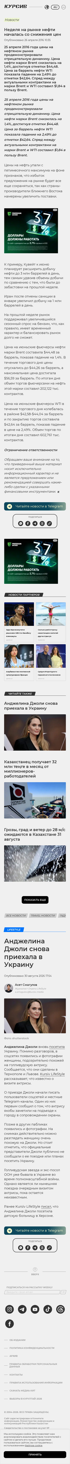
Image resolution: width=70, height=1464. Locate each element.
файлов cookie (33, 1445)
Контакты (16, 1375)
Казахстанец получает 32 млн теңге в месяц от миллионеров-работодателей (30, 769)
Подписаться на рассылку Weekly (29, 1287)
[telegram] (22, 1309)
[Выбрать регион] (47, 7)
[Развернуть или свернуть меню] (63, 7)
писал (46, 1207)
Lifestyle (14, 929)
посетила (57, 1047)
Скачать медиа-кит (22, 1390)
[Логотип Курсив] (15, 6)
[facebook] (9, 1323)
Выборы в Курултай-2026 (26, 1399)
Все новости (16, 915)
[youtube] (35, 1309)
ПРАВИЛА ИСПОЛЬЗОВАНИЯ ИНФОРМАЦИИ (36, 1383)
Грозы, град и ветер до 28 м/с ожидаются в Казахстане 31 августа (34, 834)
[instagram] (9, 1309)
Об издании (17, 1340)
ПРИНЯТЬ (35, 1454)
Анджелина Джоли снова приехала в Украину (31, 706)
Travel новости (43, 915)
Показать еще (35, 900)
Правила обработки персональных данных (33, 1365)
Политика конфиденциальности (32, 1348)
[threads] (60, 1309)
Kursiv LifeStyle (52, 1074)
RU (55, 7)
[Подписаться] (63, 1292)
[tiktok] (47, 1309)
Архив (14, 1356)
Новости (12, 20)
